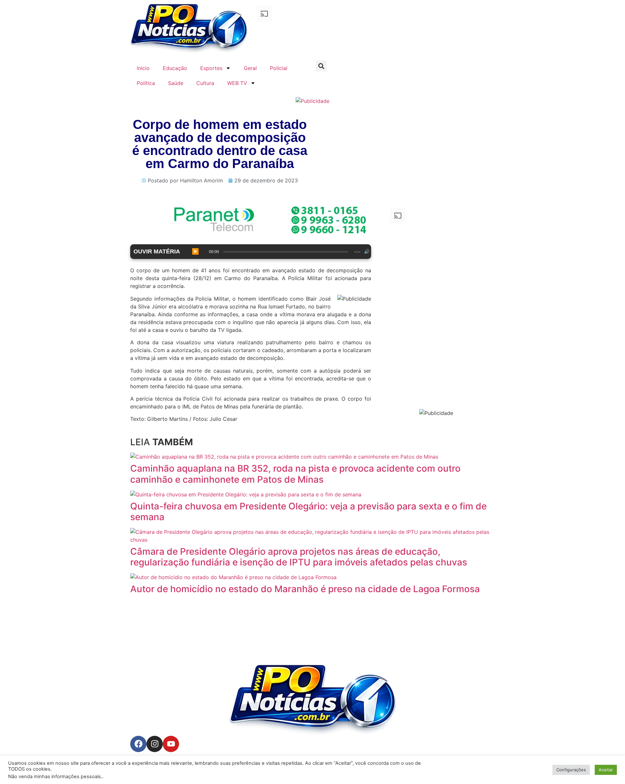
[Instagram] (154, 744)
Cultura (205, 83)
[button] (321, 66)
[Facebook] (138, 744)
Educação (175, 68)
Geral (250, 68)
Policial (278, 68)
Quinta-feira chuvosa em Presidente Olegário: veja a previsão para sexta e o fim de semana (308, 512)
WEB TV (237, 83)
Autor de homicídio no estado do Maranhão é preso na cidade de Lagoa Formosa (305, 588)
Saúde (175, 83)
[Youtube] (171, 744)
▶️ (195, 251)
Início (143, 68)
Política (146, 83)
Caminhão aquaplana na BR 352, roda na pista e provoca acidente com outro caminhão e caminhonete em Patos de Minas (295, 474)
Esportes (211, 68)
